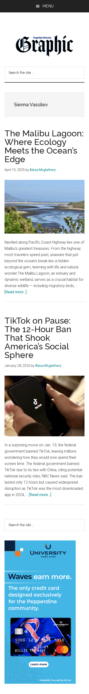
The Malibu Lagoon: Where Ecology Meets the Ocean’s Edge (44, 146)
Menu (48, 6)
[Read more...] (16, 292)
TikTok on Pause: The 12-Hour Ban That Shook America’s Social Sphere (38, 337)
